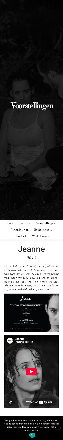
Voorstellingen (45, 223)
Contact (21, 236)
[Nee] (58, 428)
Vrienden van (20, 229)
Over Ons (24, 223)
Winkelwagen (40, 236)
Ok (32, 435)
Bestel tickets (43, 229)
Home (9, 223)
